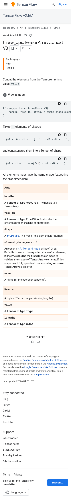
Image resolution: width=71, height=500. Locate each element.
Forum (6, 404)
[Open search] (53, 4)
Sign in (62, 4)
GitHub (7, 410)
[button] (35, 95)
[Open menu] (5, 4)
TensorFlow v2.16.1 (18, 15)
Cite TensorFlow (12, 461)
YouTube (8, 422)
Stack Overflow (11, 449)
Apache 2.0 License (57, 363)
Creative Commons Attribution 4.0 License (45, 360)
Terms (6, 474)
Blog (5, 399)
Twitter (7, 416)
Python (56, 28)
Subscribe (58, 482)
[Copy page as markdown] (24, 49)
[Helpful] (25, 35)
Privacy (18, 474)
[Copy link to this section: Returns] (17, 290)
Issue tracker (10, 438)
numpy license (41, 374)
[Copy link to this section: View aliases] (28, 95)
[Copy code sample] (65, 103)
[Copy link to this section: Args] (13, 188)
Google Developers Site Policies (40, 367)
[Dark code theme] (59, 103)
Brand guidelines (12, 455)
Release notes (11, 443)
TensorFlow (9, 28)
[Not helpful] (30, 35)
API (21, 28)
